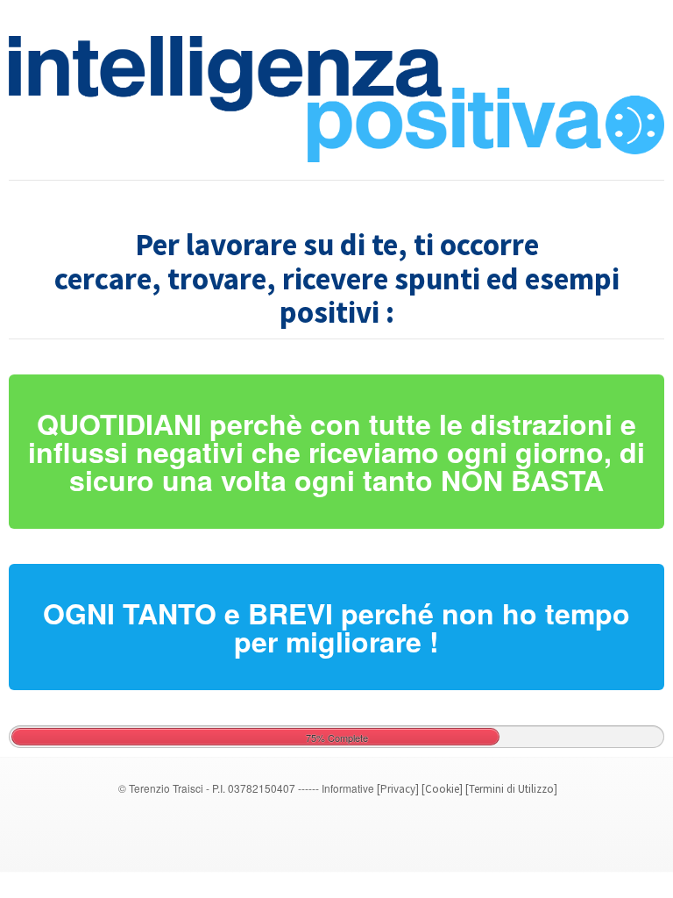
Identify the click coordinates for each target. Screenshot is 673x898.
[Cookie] (442, 788)
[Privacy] (398, 788)
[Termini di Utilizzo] (511, 788)
